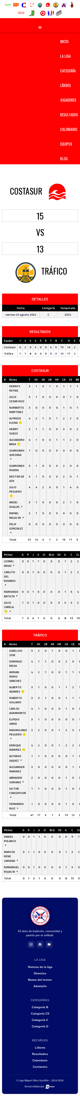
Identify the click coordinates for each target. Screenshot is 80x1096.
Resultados (69, 114)
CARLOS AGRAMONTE (17, 710)
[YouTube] (49, 944)
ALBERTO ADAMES (15, 689)
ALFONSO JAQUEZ (15, 758)
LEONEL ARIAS (9, 563)
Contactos (40, 1066)
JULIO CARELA (9, 604)
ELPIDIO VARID (14, 721)
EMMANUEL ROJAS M (11, 869)
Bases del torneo (40, 979)
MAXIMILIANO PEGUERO (18, 732)
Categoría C (40, 1020)
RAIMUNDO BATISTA (11, 593)
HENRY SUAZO (13, 431)
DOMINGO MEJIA (15, 663)
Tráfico (8, 353)
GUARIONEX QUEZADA (16, 452)
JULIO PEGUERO (15, 489)
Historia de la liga (40, 967)
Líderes (65, 85)
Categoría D (40, 1026)
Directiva (40, 973)
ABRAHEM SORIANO (15, 779)
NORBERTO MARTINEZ (16, 409)
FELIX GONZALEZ (16, 526)
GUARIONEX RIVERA (16, 467)
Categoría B (40, 1007)
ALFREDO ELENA (15, 420)
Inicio (64, 41)
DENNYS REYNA (14, 388)
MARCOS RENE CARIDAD (9, 856)
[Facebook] (40, 944)
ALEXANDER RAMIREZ (17, 769)
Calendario (68, 129)
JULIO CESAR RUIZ (16, 399)
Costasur (10, 347)
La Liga (65, 56)
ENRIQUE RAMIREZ (15, 747)
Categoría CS (40, 1013)
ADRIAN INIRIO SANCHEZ (15, 676)
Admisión (40, 986)
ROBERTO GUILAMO (15, 700)
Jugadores (68, 100)
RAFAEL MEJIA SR (15, 515)
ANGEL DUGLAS (14, 504)
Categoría (68, 70)
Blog (64, 158)
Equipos (66, 144)
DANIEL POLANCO (10, 838)
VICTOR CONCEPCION (17, 790)
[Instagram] (30, 944)
